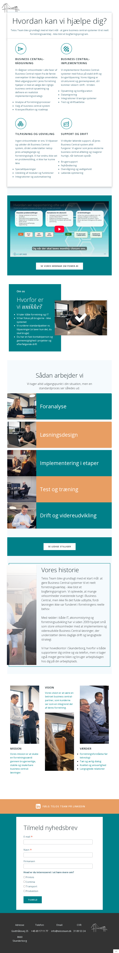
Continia (30, 881)
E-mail (28, 836)
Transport (31, 886)
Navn (28, 850)
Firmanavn (29, 861)
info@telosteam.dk (61, 931)
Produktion (32, 891)
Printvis (30, 877)
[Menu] (114, 8)
